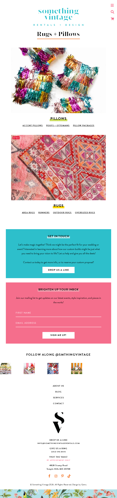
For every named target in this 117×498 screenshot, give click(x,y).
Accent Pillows (33, 125)
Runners (44, 212)
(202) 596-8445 (58, 451)
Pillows (58, 118)
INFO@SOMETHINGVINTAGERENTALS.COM (58, 443)
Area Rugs (28, 212)
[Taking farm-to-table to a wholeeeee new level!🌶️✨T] (76, 368)
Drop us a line (58, 270)
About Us (58, 385)
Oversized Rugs (85, 212)
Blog (58, 391)
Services (58, 397)
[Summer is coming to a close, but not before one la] (52, 368)
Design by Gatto (79, 484)
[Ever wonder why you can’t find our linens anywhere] (29, 368)
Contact (58, 403)
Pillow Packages (83, 125)
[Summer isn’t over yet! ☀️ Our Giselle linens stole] (5, 368)
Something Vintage (58, 16)
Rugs (59, 205)
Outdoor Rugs (62, 212)
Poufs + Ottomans (58, 125)
